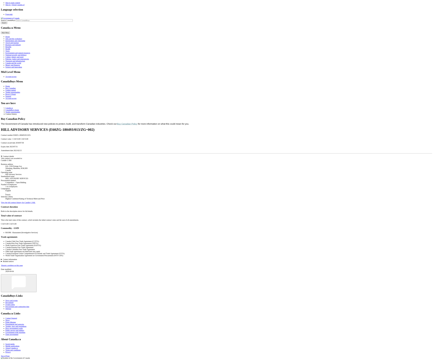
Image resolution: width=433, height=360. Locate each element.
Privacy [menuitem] (8, 352)
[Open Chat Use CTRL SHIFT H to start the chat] (19, 283)
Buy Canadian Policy (127, 124)
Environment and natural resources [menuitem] (17, 53)
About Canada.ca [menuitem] (11, 348)
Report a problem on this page (12, 265)
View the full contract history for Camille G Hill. (18, 203)
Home (7, 86)
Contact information (10, 259)
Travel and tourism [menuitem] (12, 43)
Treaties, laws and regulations (15, 326)
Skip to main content (12, 3)
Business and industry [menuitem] (13, 45)
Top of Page (5, 356)
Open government (11, 334)
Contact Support (11, 318)
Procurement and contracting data (17, 307)
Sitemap (8, 309)
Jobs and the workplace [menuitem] (13, 39)
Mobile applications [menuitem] (12, 346)
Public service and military (14, 330)
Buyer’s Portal (10, 94)
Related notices (8, 261)
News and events (11, 300)
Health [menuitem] (7, 49)
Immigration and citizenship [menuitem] (15, 41)
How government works (14, 328)
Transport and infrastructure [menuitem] (15, 61)
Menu (5, 33)
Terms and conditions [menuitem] (13, 350)
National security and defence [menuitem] (15, 55)
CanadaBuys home (12, 110)
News (7, 320)
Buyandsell (9, 303)
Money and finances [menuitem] (12, 65)
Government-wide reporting (15, 332)
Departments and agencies (14, 324)
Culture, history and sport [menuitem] (14, 57)
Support (8, 96)
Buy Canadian (10, 88)
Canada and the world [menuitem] (13, 63)
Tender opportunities (12, 92)
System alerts (10, 305)
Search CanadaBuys (8, 20)
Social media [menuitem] (10, 344)
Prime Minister (10, 322)
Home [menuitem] (7, 37)
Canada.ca (9, 108)
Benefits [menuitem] (8, 47)
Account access (10, 77)
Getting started (10, 90)
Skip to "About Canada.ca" (15, 5)
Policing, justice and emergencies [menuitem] (17, 59)
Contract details (8, 156)
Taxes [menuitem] (7, 51)
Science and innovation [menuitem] (13, 67)
